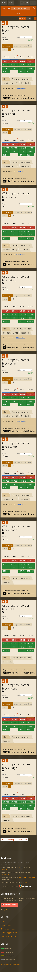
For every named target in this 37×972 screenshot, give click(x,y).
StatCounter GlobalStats (26, 877)
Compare (24, 2)
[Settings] (33, 8)
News (11, 2)
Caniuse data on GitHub (9, 936)
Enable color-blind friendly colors (10, 964)
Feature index (5, 925)
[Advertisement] (19, 846)
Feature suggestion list (9, 933)
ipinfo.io (25, 883)
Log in (5, 910)
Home (4, 2)
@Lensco (4, 869)
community (5, 874)
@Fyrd (21, 867)
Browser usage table (8, 929)
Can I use (6, 8)
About (33, 2)
